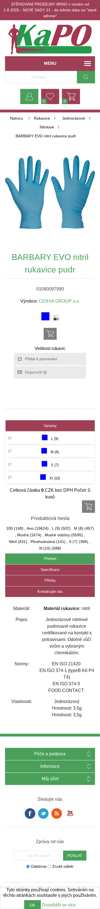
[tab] (50, 559)
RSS (56, 813)
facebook (30, 813)
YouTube (70, 813)
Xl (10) (45, 548)
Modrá (23, 535)
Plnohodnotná (43, 541)
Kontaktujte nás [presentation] (50, 591)
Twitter (43, 813)
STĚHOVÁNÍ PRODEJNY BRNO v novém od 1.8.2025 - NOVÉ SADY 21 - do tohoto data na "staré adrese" (50, 10)
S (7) (73, 541)
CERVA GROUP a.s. (59, 301)
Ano (30, 528)
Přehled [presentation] (50, 559)
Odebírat (38, 866)
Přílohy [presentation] (50, 580)
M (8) (78, 528)
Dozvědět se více (59, 905)
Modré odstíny (57, 535)
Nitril (13, 541)
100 (9, 528)
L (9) (56, 528)
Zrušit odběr (63, 866)
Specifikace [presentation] (50, 570)
